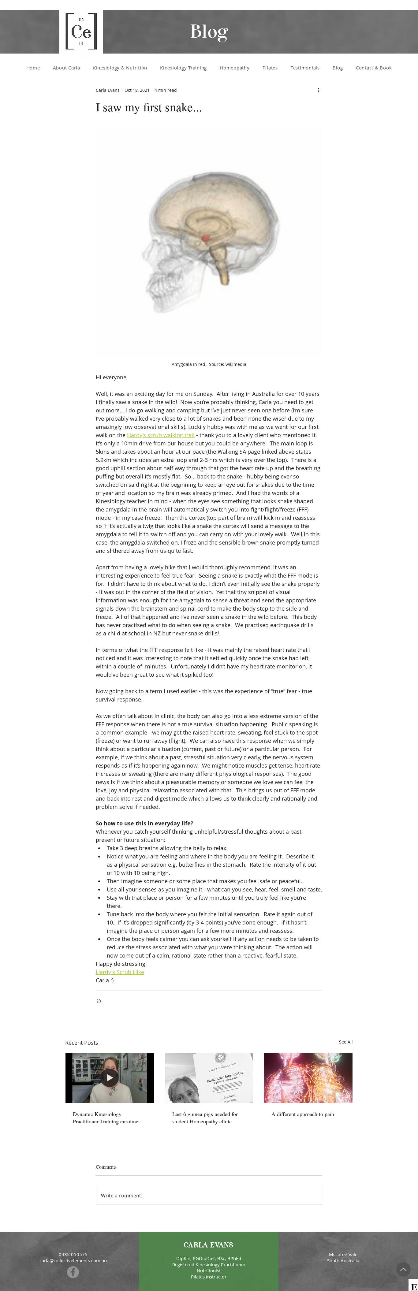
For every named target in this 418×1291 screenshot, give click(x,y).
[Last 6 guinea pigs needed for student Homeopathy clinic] (209, 1078)
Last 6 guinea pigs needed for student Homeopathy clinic (205, 1117)
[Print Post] (99, 1001)
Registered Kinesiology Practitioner (208, 1264)
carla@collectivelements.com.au (73, 1260)
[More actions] (318, 90)
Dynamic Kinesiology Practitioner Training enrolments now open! (109, 1117)
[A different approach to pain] (308, 1078)
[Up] (403, 1269)
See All (346, 1042)
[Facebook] (73, 1272)
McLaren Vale (343, 1254)
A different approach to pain (302, 1114)
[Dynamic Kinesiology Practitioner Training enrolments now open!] (109, 1078)
